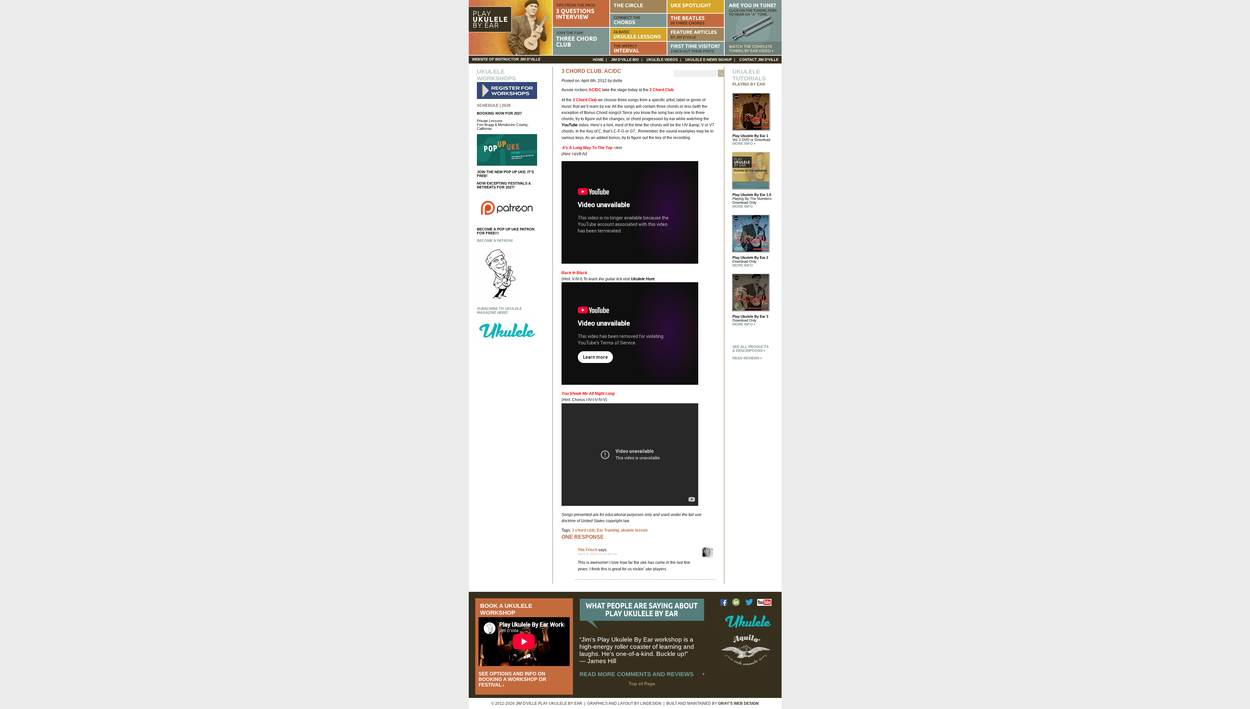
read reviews (746, 358)
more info (743, 144)
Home (598, 60)
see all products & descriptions (750, 349)
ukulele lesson (634, 530)
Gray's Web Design (738, 703)
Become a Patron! (495, 241)
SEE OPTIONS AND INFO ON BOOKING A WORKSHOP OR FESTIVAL (512, 679)
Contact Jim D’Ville (758, 60)
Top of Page (642, 683)
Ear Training (608, 530)
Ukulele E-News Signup (708, 60)
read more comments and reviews (636, 674)
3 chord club (583, 530)
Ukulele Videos (662, 60)
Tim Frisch (587, 550)
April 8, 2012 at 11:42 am (597, 554)
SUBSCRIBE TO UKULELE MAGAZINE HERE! (499, 310)
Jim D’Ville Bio (625, 60)
